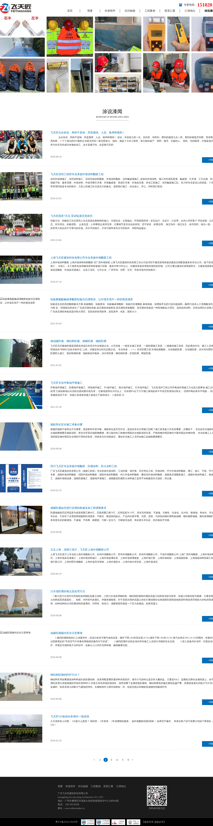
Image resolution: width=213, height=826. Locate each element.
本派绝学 (110, 10)
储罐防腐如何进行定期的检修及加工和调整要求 (78, 507)
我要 (90, 10)
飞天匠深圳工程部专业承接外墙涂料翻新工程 (77, 174)
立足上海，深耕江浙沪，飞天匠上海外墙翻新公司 (79, 549)
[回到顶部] (208, 821)
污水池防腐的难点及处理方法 (67, 591)
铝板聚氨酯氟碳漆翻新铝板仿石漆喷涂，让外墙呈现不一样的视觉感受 (91, 299)
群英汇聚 (170, 10)
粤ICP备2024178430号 (66, 822)
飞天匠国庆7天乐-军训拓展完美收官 (71, 216)
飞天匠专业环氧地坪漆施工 (66, 382)
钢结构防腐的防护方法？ (65, 674)
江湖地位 (190, 10)
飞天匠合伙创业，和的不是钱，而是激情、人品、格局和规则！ (87, 132)
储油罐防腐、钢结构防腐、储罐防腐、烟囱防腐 (78, 341)
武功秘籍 (130, 10)
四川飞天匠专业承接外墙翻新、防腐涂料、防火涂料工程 (83, 466)
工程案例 (150, 10)
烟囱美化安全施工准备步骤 (66, 424)
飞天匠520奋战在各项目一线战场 (69, 716)
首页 (70, 10)
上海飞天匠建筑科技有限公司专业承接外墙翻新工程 (81, 257)
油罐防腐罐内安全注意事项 (66, 633)
